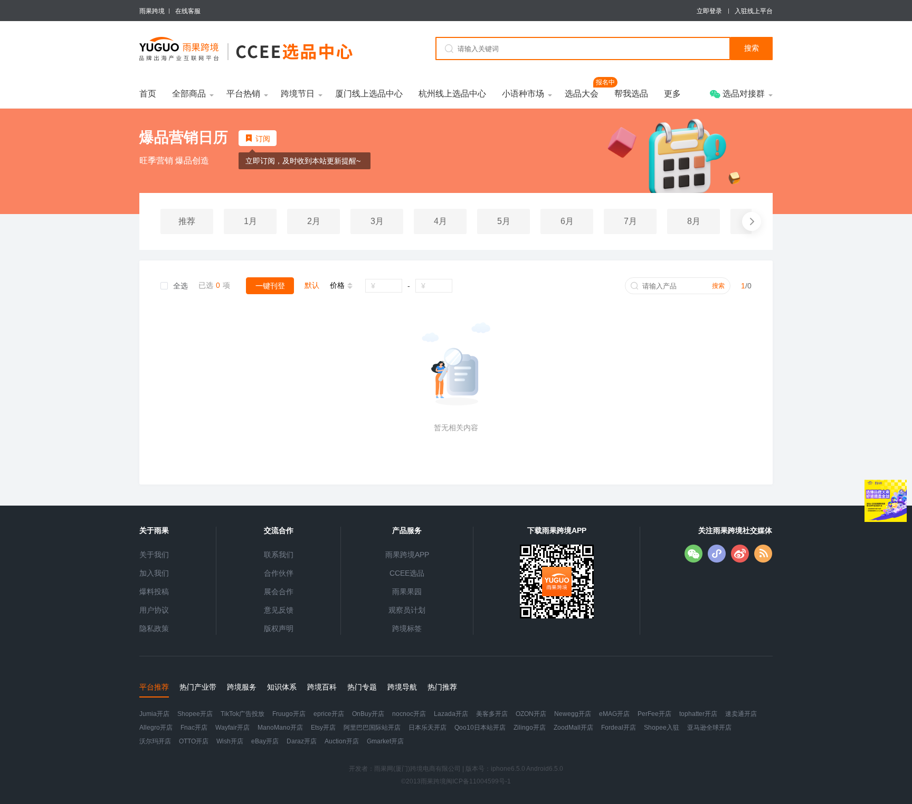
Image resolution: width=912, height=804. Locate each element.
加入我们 (154, 573)
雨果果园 (407, 591)
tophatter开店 (698, 714)
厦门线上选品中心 (369, 93)
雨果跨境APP (407, 554)
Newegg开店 (572, 714)
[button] (751, 221)
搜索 (718, 285)
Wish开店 (229, 741)
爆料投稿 (154, 591)
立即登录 (709, 11)
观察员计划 (406, 610)
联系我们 (278, 554)
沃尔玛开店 (155, 741)
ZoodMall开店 (573, 727)
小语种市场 (523, 93)
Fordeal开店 (618, 727)
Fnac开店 (193, 727)
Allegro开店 (156, 727)
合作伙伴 (278, 573)
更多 (672, 93)
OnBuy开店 (368, 714)
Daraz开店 (302, 741)
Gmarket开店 (385, 741)
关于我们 (154, 554)
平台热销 (243, 93)
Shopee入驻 (661, 727)
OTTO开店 (193, 741)
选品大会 (581, 93)
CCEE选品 (407, 573)
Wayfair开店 (232, 727)
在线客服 (188, 14)
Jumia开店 (154, 714)
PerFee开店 (654, 714)
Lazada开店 (451, 714)
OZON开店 (531, 714)
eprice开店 (329, 714)
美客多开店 (492, 714)
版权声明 (278, 628)
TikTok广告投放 (242, 714)
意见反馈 (278, 610)
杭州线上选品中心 (452, 93)
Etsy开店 (323, 727)
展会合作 (278, 591)
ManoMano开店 (280, 727)
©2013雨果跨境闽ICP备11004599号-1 (456, 781)
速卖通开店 (741, 714)
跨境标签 (407, 628)
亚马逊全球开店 (709, 727)
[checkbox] (174, 286)
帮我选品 (631, 93)
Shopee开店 (195, 714)
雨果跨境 (152, 11)
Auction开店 (342, 741)
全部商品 (189, 93)
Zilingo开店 (530, 727)
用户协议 (154, 610)
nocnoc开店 (409, 714)
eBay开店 (265, 741)
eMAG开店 (614, 714)
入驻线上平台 (754, 11)
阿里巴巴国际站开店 (372, 727)
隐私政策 (154, 628)
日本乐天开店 (427, 727)
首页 (147, 93)
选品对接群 (742, 93)
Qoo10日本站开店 (480, 727)
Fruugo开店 (289, 714)
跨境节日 (298, 93)
